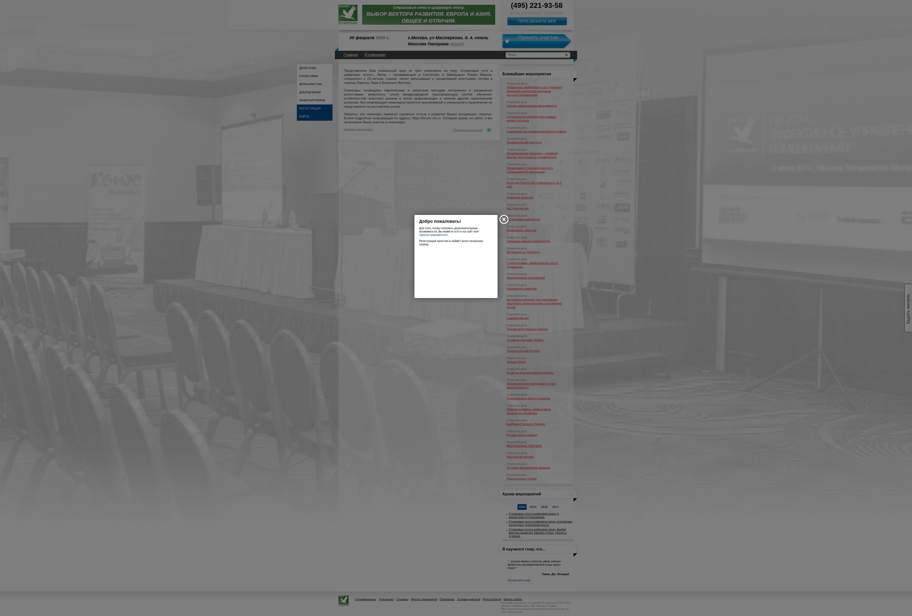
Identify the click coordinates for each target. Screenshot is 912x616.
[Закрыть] (504, 219)
